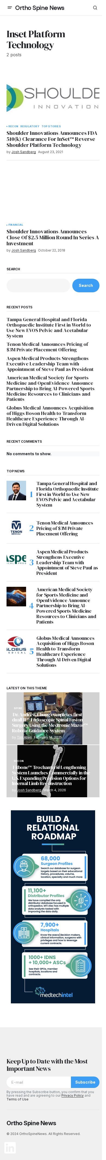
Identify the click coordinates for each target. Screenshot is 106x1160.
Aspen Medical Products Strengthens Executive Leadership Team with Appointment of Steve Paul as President (50, 364)
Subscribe (85, 1082)
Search (13, 269)
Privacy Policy (72, 1095)
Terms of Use (18, 1099)
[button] (10, 7)
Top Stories (51, 126)
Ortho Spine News (39, 8)
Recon (13, 126)
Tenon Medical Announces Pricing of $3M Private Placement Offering (47, 347)
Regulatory (29, 126)
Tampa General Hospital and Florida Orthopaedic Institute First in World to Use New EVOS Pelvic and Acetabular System (49, 327)
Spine (18, 708)
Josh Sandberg (29, 790)
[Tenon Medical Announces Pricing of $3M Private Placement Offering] (16, 528)
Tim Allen (24, 737)
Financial (15, 225)
